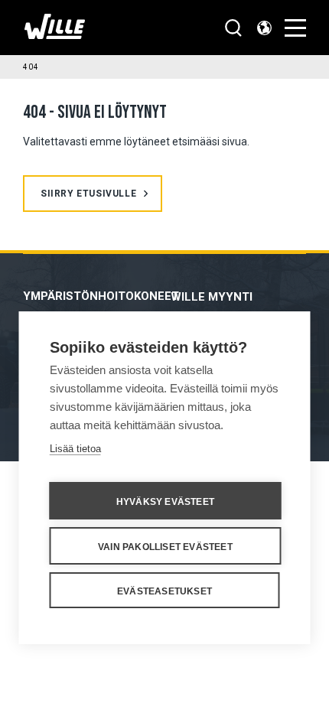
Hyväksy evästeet (165, 501)
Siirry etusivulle (88, 193)
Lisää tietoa (75, 448)
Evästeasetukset (164, 591)
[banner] (54, 35)
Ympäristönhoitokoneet (101, 296)
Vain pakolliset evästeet (165, 547)
